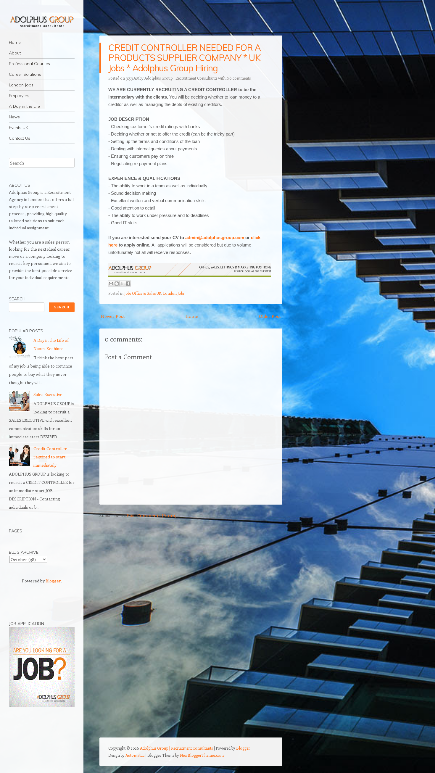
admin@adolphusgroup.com (214, 237)
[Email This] (111, 283)
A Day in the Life (24, 106)
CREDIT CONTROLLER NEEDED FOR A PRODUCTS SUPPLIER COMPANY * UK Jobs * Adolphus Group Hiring (184, 58)
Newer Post (113, 316)
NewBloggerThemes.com (202, 755)
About (15, 53)
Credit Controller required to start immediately (50, 457)
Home (15, 42)
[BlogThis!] (117, 283)
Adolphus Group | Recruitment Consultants (180, 77)
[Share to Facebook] (128, 283)
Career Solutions (25, 74)
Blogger (53, 581)
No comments (238, 77)
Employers (19, 95)
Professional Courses (29, 63)
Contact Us (19, 138)
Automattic (134, 755)
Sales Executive (47, 394)
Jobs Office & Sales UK (142, 293)
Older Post (270, 316)
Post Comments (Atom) (152, 515)
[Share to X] (122, 283)
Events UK (18, 127)
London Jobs (21, 85)
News (14, 117)
